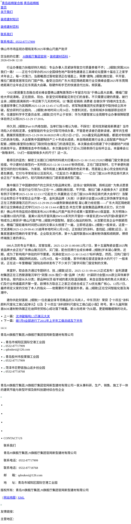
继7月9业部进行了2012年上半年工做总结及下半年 (49, 320)
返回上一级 (3, 328)
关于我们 (11, 405)
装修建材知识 (14, 413)
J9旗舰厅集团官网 (35, 56)
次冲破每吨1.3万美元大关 (33, 316)
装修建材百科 (59, 56)
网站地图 (9, 497)
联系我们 (11, 431)
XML (21, 497)
